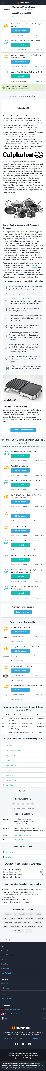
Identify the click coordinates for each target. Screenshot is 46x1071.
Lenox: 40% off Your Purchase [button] (22, 666)
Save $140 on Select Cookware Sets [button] (24, 452)
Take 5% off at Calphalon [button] (20, 512)
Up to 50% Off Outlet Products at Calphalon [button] (26, 481)
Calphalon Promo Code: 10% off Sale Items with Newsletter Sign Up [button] (26, 56)
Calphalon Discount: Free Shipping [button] (23, 555)
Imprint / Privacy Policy (10, 1038)
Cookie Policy (24, 1038)
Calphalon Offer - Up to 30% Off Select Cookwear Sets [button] (24, 588)
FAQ (2, 959)
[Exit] (43, 1066)
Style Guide (5, 988)
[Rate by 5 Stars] (32, 803)
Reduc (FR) (9, 1018)
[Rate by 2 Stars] (18, 803)
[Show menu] (3, 3)
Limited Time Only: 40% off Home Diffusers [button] (26, 686)
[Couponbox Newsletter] (29, 1045)
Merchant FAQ (6, 968)
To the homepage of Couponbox (23, 3)
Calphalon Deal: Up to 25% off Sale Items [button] (26, 541)
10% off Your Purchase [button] (19, 526)
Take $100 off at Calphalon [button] (20, 466)
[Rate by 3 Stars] (23, 803)
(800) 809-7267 (19, 840)
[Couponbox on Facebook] (16, 1045)
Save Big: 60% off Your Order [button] (21, 628)
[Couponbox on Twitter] (23, 1045)
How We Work (6, 973)
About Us (4, 950)
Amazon (35, 268)
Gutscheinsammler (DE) (13, 1009)
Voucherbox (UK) (11, 1014)
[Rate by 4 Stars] (27, 803)
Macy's (5, 270)
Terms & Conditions (36, 1038)
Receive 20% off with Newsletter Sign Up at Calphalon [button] (26, 25)
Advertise (4, 984)
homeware (21, 272)
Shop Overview (6, 964)
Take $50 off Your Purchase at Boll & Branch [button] (27, 647)
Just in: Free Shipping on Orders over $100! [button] (26, 72)
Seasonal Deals (6, 999)
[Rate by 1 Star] (13, 803)
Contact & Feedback (8, 955)
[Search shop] (43, 3)
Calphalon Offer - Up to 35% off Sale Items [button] (26, 41)
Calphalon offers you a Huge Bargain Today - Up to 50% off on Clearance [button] (27, 571)
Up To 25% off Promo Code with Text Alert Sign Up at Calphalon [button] (26, 496)
